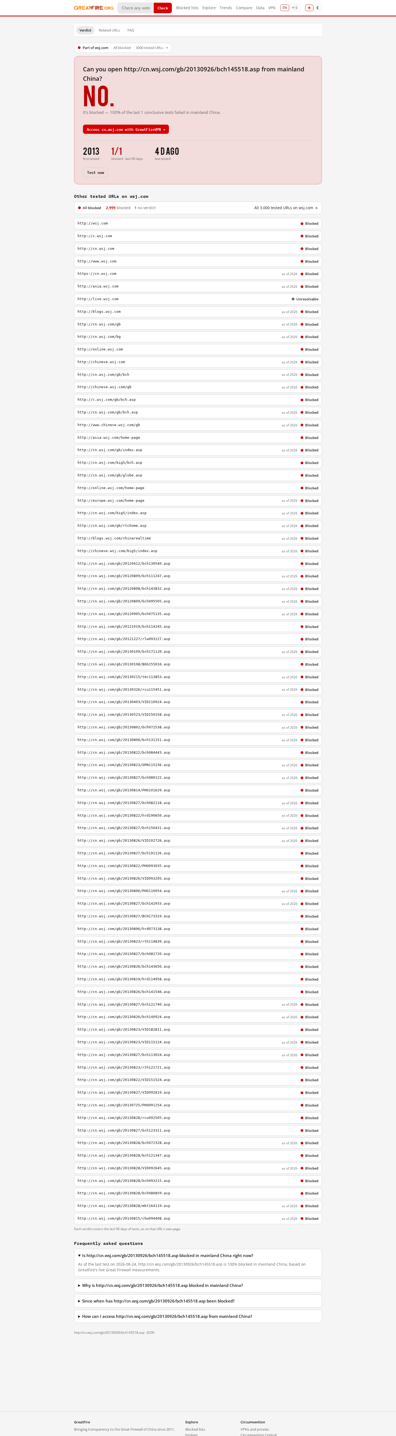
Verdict (85, 30)
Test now (95, 172)
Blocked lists (187, 7)
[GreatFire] (93, 8)
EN (285, 7)
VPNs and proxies (255, 1429)
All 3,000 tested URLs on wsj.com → (286, 207)
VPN (272, 7)
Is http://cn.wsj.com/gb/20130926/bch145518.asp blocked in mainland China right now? (167, 1255)
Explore (209, 7)
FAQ (130, 30)
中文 (295, 7)
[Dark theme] (318, 8)
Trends (226, 7)
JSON (150, 1332)
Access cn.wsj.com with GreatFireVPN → (126, 129)
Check (163, 8)
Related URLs (109, 30)
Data (260, 7)
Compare (244, 7)
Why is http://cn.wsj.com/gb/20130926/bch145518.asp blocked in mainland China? (162, 1285)
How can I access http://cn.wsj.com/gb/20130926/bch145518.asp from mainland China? (167, 1316)
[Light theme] (309, 8)
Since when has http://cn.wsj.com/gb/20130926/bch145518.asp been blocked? (158, 1301)
